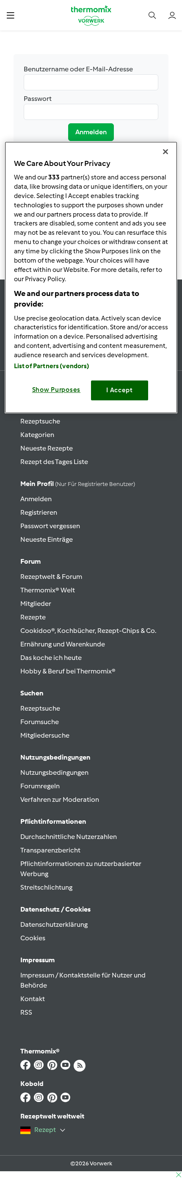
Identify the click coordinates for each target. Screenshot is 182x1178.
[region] (91, 277)
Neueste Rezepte (46, 448)
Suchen (32, 693)
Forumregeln (40, 786)
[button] (10, 15)
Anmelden (91, 132)
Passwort (38, 99)
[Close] (165, 151)
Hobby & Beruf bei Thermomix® (68, 671)
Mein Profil (77, 484)
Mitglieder (35, 604)
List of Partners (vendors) (52, 366)
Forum (30, 561)
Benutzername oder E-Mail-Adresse (78, 69)
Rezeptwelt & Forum (51, 577)
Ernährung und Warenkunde (62, 644)
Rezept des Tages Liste (54, 462)
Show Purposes (56, 390)
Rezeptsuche (40, 421)
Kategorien (37, 435)
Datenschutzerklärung (54, 924)
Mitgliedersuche (44, 735)
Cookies (32, 938)
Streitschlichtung (46, 887)
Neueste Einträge (46, 539)
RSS (26, 1012)
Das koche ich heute (51, 658)
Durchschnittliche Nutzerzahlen (68, 837)
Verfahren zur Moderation (59, 799)
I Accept (119, 390)
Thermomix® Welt (47, 590)
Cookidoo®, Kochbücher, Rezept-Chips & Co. (88, 631)
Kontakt (32, 999)
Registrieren (38, 512)
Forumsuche (39, 722)
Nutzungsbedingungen (54, 772)
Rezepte (33, 617)
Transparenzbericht (50, 850)
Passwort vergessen (50, 526)
